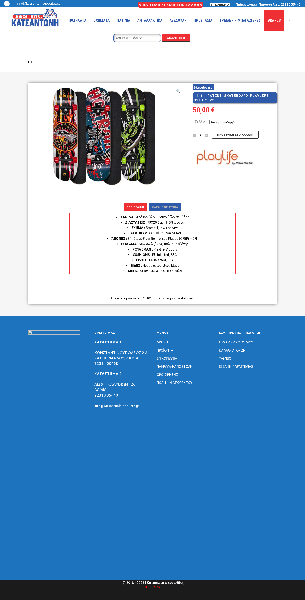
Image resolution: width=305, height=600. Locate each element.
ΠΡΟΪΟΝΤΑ (165, 350)
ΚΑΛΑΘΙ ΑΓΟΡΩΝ (232, 350)
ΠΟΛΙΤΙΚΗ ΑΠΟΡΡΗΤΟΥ (174, 383)
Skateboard (203, 87)
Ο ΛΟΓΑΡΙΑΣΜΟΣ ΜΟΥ (236, 342)
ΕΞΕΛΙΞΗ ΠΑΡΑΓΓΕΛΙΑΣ (236, 366)
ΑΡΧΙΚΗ (162, 342)
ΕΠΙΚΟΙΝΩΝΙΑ (220, 4)
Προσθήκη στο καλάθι (235, 134)
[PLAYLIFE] (224, 158)
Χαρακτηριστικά (165, 207)
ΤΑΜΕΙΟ (225, 358)
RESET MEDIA (153, 587)
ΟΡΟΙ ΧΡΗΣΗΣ (167, 374)
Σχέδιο (200, 122)
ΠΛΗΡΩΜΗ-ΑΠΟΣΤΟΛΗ (175, 366)
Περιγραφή (135, 207)
